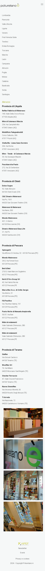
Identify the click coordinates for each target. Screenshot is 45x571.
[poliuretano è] (10, 5)
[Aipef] (23, 544)
